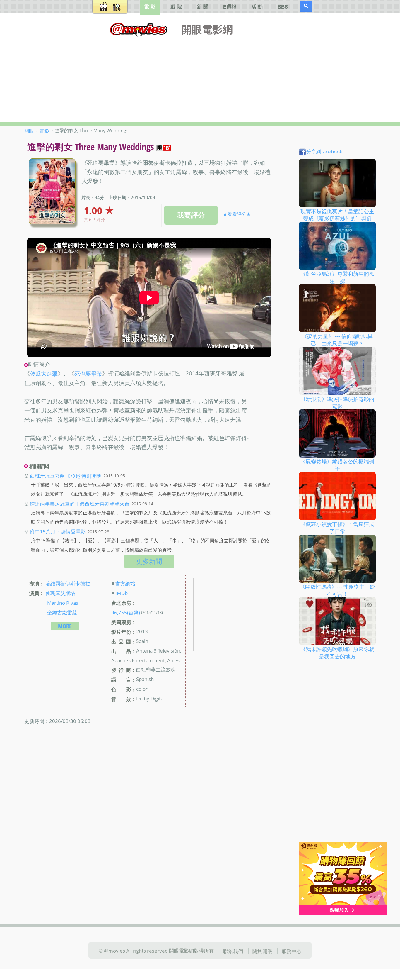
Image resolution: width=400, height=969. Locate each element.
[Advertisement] (200, 78)
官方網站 (125, 583)
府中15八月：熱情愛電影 (58, 531)
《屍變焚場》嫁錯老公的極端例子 (337, 465)
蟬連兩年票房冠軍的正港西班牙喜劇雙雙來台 (79, 503)
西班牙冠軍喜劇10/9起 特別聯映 (65, 475)
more (65, 626)
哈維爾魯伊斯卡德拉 (67, 583)
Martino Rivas (62, 602)
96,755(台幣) (125, 612)
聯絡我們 (233, 950)
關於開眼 (262, 950)
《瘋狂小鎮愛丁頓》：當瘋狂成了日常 (337, 527)
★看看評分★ (237, 214)
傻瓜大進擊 (44, 374)
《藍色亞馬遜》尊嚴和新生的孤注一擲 (337, 277)
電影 (44, 131)
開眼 (29, 131)
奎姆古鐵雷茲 (62, 612)
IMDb (121, 593)
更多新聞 (149, 561)
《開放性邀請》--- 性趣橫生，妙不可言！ (337, 590)
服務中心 (292, 950)
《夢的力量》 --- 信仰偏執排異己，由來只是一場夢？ (337, 340)
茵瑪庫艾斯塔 (60, 593)
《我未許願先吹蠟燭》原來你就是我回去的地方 (337, 653)
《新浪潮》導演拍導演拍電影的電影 (337, 402)
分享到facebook (324, 151)
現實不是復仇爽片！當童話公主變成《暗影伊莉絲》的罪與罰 (337, 214)
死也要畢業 (88, 374)
